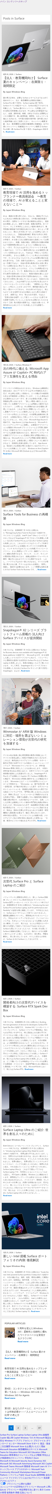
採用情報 (41, 1474)
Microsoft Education (9, 1449)
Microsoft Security (19, 1460)
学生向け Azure (32, 1457)
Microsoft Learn (38, 1466)
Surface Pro (5, 1434)
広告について (26, 1492)
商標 (17, 1492)
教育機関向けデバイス (28, 1449)
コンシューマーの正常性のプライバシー (18, 1486)
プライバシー (13, 1489)
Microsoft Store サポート (28, 1443)
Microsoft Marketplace (21, 1472)
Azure (30, 1460)
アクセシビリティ (8, 1480)
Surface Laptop (17, 1434)
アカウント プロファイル (34, 1440)
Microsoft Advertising (22, 1463)
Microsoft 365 (6, 1463)
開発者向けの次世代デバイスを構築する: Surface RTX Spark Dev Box (25, 1006)
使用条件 (11, 1492)
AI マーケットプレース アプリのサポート (26, 1468)
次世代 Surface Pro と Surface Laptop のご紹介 (23, 883)
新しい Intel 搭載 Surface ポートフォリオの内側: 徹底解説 (25, 1258)
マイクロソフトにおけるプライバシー (26, 1477)
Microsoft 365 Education (29, 1452)
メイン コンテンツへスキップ (13, 1)
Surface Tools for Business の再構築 (25, 516)
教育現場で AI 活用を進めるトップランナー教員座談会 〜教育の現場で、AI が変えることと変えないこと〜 (25, 198)
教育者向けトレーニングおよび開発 (25, 1455)
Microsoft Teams (7, 1466)
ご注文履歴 (5, 1446)
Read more (10, 132)
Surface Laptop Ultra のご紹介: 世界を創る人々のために (25, 1132)
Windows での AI (28, 1437)
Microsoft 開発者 (22, 1466)
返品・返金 (45, 1443)
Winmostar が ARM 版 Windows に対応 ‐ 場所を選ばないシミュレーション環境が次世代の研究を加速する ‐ (25, 737)
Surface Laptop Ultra (33, 1434)
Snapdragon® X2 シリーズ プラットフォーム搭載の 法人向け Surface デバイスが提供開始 (25, 634)
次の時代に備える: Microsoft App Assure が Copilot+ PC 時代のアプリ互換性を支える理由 (26, 372)
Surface (19, 74)
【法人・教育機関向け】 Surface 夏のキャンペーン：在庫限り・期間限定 (25, 82)
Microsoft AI (5, 1460)
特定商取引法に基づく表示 (31, 1489)
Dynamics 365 (40, 1460)
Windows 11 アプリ (13, 1440)
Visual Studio (30, 1474)
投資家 (47, 1477)
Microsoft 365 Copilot (42, 1463)
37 (39, 1427)
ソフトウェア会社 (16, 1474)
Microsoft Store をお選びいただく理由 (28, 1446)
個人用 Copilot (13, 1437)
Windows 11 (26, 365)
